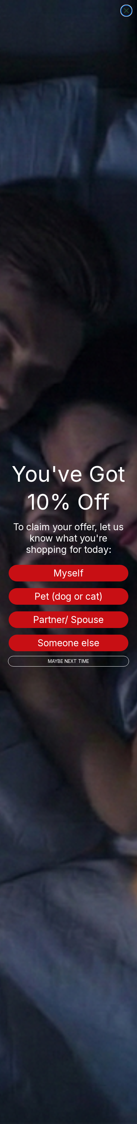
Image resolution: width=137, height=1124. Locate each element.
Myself (68, 573)
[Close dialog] (126, 10)
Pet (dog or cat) (68, 596)
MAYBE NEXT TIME (68, 661)
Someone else (68, 643)
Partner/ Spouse (68, 619)
